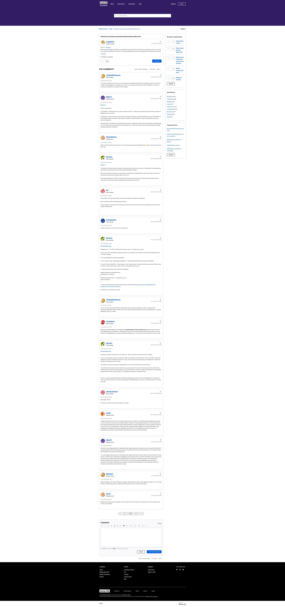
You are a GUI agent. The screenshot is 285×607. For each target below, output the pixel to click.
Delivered (108, 47)
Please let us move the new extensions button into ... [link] (127, 28)
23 (139, 513)
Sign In (182, 4)
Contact (153, 591)
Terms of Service (127, 591)
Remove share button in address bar (180, 50)
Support (173, 4)
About (101, 569)
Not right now (170, 111)
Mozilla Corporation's (106, 594)
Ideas (112, 4)
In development (171, 109)
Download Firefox (129, 569)
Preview (160, 523)
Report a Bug (151, 572)
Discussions (121, 4)
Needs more (170, 101)
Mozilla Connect (103, 4)
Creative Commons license (152, 596)
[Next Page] (142, 513)
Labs (140, 4)
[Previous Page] (120, 513)
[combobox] (142, 15)
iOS (125, 572)
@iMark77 (103, 165)
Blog (125, 579)
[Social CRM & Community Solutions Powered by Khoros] (182, 603)
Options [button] (183, 28)
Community (131, 4)
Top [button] (102, 603)
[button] (102, 61)
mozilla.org (116, 591)
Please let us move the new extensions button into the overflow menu (121, 36)
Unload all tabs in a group (173, 145)
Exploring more (170, 106)
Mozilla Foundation (104, 574)
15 (127, 513)
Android (126, 574)
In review (169, 104)
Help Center (151, 569)
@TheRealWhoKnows (106, 246)
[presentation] (102, 525)
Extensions (104, 56)
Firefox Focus (128, 576)
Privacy (137, 591)
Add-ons (103, 53)
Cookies (145, 591)
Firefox (112, 49)
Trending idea (170, 99)
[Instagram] (180, 569)
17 (133, 513)
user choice (110, 56)
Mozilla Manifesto (104, 572)
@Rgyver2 (103, 105)
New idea (169, 96)
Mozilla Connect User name (179, 70)
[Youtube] (183, 569)
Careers (101, 576)
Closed (168, 116)
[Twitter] (177, 569)
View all (171, 83)
